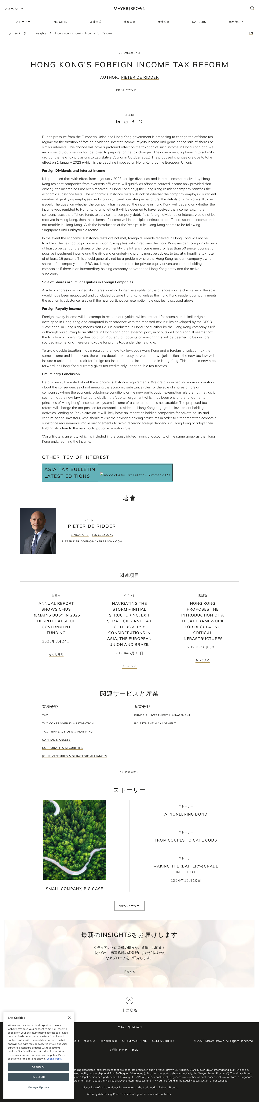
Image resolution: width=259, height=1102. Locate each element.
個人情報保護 (109, 1041)
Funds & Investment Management (162, 715)
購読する (129, 971)
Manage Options (38, 1087)
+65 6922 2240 (102, 534)
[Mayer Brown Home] (129, 8)
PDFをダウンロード (129, 90)
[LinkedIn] (118, 123)
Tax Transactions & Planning (67, 731)
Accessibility (163, 1041)
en (251, 33)
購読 (76, 1041)
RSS (135, 1049)
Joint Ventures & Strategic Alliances (74, 756)
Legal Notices (191, 1080)
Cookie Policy (54, 1058)
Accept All (38, 1066)
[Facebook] (133, 123)
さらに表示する (129, 771)
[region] (38, 1055)
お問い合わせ (119, 1049)
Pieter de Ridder (140, 77)
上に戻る (130, 1010)
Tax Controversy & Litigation (68, 723)
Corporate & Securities (62, 748)
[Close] (69, 1017)
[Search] (252, 8)
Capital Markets (56, 739)
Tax (45, 715)
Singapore (80, 534)
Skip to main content (18, 3)
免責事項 (90, 1041)
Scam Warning (134, 1041)
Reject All (38, 1076)
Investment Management (155, 723)
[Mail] (126, 122)
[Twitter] (140, 123)
